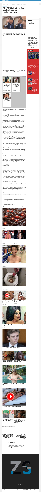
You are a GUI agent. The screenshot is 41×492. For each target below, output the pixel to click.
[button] (38, 2)
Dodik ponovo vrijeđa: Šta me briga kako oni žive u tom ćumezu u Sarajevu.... (33, 33)
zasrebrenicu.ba (5, 490)
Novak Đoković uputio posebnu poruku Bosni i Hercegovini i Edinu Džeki (35, 83)
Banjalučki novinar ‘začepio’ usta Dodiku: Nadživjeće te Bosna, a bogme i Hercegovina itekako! (33, 28)
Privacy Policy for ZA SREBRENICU (25, 489)
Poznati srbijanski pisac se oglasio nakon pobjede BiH (33, 23)
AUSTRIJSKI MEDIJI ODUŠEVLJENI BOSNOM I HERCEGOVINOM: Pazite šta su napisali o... (35, 73)
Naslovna (7, 2)
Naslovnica (3, 4)
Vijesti (11, 2)
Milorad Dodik (7, 426)
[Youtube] (11, 447)
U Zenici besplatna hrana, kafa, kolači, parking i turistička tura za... (35, 79)
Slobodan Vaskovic (12, 426)
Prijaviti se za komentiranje (6, 451)
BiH (13, 2)
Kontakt (28, 2)
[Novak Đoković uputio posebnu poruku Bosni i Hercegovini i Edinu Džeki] (30, 83)
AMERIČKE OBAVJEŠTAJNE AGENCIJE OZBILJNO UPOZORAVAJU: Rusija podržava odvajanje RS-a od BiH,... (35, 89)
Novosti (7, 4)
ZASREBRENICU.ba (7, 13)
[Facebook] (9, 447)
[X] (10, 447)
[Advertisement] (14, 44)
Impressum (31, 489)
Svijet (22, 2)
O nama (18, 489)
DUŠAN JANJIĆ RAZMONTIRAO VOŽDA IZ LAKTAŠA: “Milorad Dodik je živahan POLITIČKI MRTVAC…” (21, 436)
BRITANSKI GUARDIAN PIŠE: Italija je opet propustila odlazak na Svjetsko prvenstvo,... (33, 61)
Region (19, 2)
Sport (25, 2)
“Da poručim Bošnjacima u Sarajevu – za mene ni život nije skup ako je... (32, 38)
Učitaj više (32, 47)
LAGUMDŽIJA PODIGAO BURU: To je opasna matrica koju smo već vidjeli (33, 43)
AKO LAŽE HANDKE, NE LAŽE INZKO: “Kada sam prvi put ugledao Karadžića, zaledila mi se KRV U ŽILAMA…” (7, 436)
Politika (15, 2)
